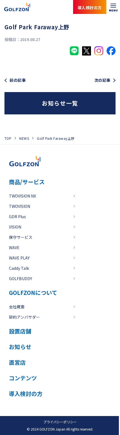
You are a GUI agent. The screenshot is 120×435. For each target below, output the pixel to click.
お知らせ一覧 (60, 103)
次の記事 (102, 80)
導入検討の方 (94, 412)
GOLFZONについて (33, 293)
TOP (7, 138)
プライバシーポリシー (60, 421)
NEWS (24, 138)
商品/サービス (27, 182)
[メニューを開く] (113, 7)
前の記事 (17, 80)
